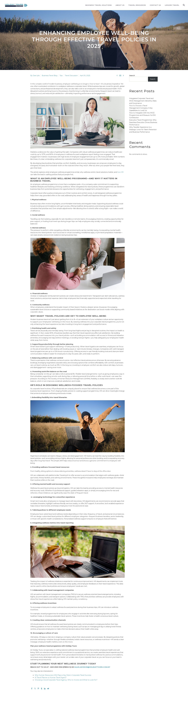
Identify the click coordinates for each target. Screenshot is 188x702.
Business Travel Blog (49, 75)
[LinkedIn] (45, 688)
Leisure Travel (172, 5)
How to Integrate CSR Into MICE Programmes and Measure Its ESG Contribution (142, 115)
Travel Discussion (71, 75)
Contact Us (155, 5)
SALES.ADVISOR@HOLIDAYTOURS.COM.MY (92, 667)
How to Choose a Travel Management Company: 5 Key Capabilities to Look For (141, 108)
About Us (120, 5)
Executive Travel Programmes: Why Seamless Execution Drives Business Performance (143, 122)
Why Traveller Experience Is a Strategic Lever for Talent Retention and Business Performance (143, 129)
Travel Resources (137, 5)
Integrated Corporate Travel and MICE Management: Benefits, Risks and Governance (142, 100)
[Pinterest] (38, 688)
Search (132, 75)
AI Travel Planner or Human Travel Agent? (50, 678)
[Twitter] (35, 688)
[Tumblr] (41, 688)
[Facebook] (32, 688)
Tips (61, 75)
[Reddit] (48, 688)
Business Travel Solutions (98, 5)
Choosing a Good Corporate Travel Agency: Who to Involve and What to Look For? (66, 680)
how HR (120, 172)
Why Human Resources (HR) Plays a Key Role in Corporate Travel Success (63, 675)
